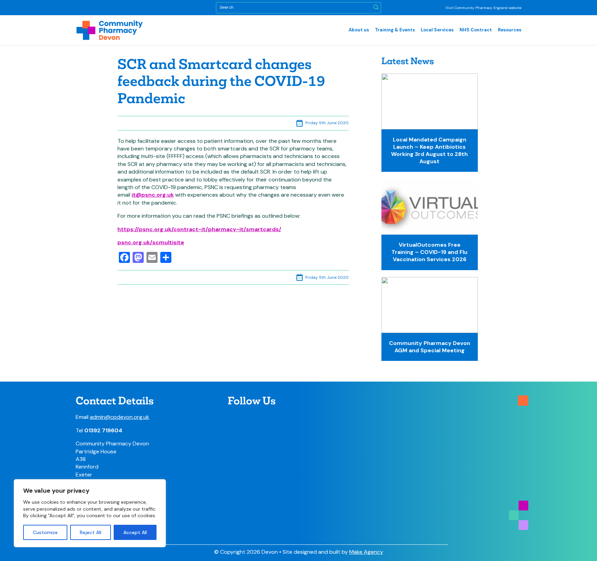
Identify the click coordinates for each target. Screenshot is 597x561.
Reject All (90, 532)
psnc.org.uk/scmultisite (150, 242)
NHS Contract (475, 30)
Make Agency (366, 551)
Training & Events (395, 30)
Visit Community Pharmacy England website (483, 8)
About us (359, 30)
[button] (376, 7)
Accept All (135, 532)
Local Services (437, 30)
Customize (45, 532)
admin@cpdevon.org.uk (119, 417)
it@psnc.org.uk (153, 194)
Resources (509, 30)
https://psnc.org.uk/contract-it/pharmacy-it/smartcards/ (199, 229)
